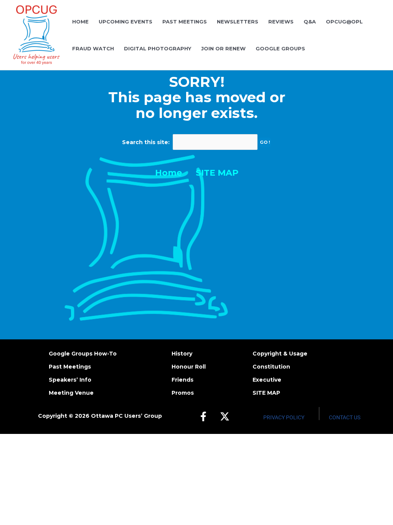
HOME (80, 21)
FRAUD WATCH (93, 48)
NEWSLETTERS (237, 21)
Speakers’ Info (70, 379)
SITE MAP (217, 173)
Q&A (310, 21)
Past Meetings (70, 366)
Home (168, 173)
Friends (182, 379)
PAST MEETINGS (184, 21)
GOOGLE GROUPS (280, 48)
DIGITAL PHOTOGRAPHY (157, 48)
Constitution (271, 366)
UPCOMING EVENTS (125, 21)
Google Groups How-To (83, 353)
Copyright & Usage (280, 353)
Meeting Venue (71, 392)
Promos (183, 392)
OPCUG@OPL (344, 21)
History (182, 353)
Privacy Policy (283, 417)
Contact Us (344, 417)
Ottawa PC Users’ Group (126, 415)
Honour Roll (189, 366)
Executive (267, 379)
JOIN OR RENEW (223, 48)
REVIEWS (281, 21)
